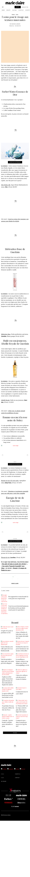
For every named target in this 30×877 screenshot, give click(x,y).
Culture (14, 10)
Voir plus (15, 732)
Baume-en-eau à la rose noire (9, 480)
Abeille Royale (5, 400)
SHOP (17, 7)
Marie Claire (15, 583)
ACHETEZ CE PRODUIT (15, 162)
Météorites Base (5, 334)
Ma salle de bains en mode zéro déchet (14, 564)
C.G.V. (2, 777)
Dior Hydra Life (5, 185)
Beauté (8, 10)
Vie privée (3, 781)
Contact (17, 777)
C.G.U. (2, 774)
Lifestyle (21, 10)
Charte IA (17, 774)
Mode (3, 10)
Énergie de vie (5, 557)
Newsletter (25, 7)
